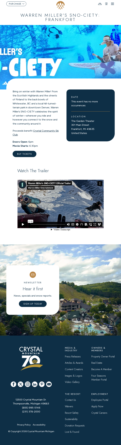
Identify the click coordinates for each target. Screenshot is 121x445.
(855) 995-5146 (31, 407)
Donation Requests (75, 425)
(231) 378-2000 (31, 411)
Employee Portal (99, 400)
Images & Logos (73, 376)
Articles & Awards (74, 363)
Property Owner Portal (103, 356)
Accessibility (39, 424)
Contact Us (70, 400)
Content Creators (74, 369)
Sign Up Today (32, 303)
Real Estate (96, 363)
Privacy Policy (24, 424)
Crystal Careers (99, 413)
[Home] (60, 5)
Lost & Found (72, 432)
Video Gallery (72, 382)
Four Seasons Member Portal (99, 378)
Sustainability (71, 419)
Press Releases (73, 356)
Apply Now (97, 406)
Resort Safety (71, 413)
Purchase (15, 3)
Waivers (69, 406)
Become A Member (101, 369)
